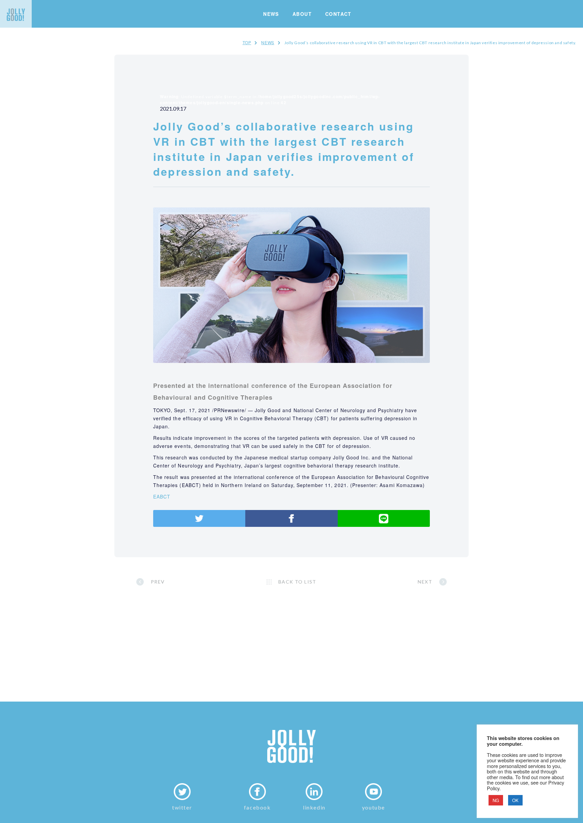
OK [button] (515, 800)
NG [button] (496, 800)
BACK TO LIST (297, 582)
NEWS (267, 42)
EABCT (161, 496)
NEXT (425, 582)
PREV (158, 582)
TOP (247, 42)
